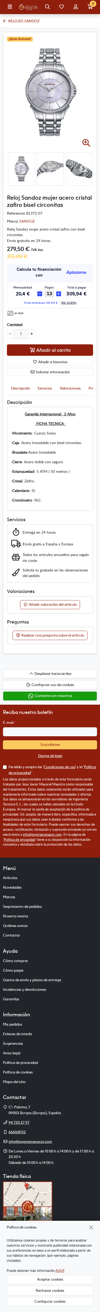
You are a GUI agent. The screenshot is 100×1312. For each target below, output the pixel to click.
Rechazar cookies (50, 1290)
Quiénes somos (15, 925)
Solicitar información (52, 372)
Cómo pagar (13, 970)
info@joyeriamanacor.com (42, 834)
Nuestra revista (15, 916)
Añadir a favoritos (52, 362)
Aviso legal (11, 1053)
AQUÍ (59, 1270)
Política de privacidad (19, 839)
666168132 (17, 1132)
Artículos (10, 877)
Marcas (9, 897)
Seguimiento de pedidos (22, 906)
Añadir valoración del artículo (52, 604)
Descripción (20, 388)
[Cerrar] (91, 1227)
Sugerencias (13, 1043)
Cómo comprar (15, 960)
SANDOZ (27, 221)
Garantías (11, 999)
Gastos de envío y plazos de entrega (32, 979)
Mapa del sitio (14, 1081)
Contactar (11, 935)
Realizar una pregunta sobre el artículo (52, 635)
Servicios (45, 388)
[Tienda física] (27, 1206)
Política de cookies (18, 1072)
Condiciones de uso (59, 766)
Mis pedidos (12, 1024)
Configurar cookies (50, 1301)
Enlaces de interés (17, 1033)
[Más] (31, 334)
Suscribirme (50, 744)
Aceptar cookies (50, 1279)
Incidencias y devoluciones (24, 989)
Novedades (12, 887)
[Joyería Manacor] (28, 7)
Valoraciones (70, 388)
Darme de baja (50, 755)
